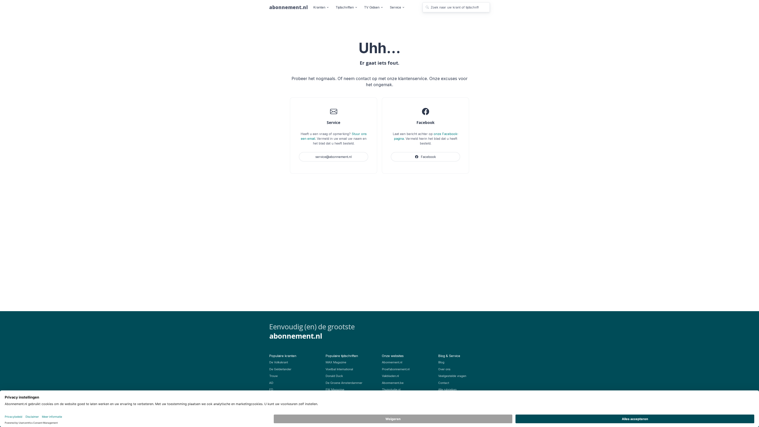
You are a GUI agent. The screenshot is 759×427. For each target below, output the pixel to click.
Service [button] (395, 7)
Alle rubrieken (447, 389)
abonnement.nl (288, 7)
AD (271, 383)
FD (271, 389)
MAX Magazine (336, 362)
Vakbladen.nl (390, 376)
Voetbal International (339, 369)
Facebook (428, 157)
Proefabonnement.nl (396, 369)
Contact (443, 383)
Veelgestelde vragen (452, 376)
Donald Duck (334, 376)
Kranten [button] (319, 7)
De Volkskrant (278, 362)
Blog (441, 362)
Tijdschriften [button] (345, 7)
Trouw (273, 376)
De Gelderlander (280, 369)
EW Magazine (335, 389)
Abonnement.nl (392, 362)
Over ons (444, 369)
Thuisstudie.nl (391, 389)
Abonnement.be (393, 383)
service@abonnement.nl (333, 157)
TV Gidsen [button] (372, 7)
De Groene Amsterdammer (344, 383)
